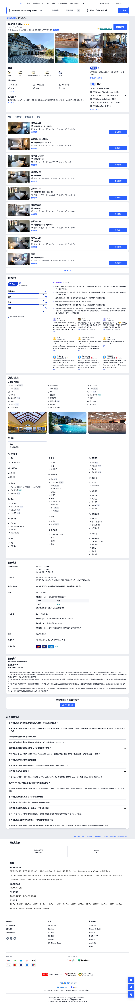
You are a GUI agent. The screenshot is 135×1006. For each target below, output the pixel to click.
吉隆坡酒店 (13, 908)
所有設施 (11, 91)
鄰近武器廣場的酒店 (16, 888)
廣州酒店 (43, 904)
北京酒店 (104, 904)
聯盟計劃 (92, 932)
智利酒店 (90, 836)
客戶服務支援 (10, 925)
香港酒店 (20, 904)
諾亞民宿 (96, 875)
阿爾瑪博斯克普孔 (15, 871)
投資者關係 (92, 925)
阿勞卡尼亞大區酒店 (101, 836)
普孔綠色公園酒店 (50, 875)
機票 (28, 3)
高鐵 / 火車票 (38, 3)
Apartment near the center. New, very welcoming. (26, 875)
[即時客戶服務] (131, 994)
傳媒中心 (51, 929)
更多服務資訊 (10, 932)
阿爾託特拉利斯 (106, 875)
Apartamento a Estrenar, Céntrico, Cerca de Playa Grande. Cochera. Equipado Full (36, 879)
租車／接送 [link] (51, 3)
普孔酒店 (113, 836)
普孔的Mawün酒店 (46, 871)
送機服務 (53, 401)
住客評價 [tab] (18, 117)
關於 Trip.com (52, 925)
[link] (104, 3)
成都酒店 (29, 908)
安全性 (91, 946)
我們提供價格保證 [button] (106, 28)
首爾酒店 (88, 904)
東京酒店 (35, 904)
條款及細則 (51, 936)
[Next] (126, 422)
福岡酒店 (96, 904)
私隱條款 (51, 939)
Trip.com (77, 836)
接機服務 (13, 398)
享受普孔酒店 (15, 24)
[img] (31, 48)
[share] (131, 987)
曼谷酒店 (66, 904)
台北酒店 (50, 904)
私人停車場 (93, 395)
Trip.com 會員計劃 (95, 929)
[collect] (131, 980)
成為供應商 (92, 943)
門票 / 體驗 (62, 3)
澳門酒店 (81, 904)
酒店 (83, 836)
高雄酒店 (46, 908)
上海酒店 (58, 904)
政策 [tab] (38, 117)
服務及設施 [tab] (29, 117)
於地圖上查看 (94, 109)
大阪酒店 (73, 904)
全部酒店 (92, 939)
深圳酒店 (13, 904)
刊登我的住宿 (93, 936)
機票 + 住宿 (74, 3)
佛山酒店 (119, 904)
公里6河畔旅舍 (105, 871)
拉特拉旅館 (57, 871)
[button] (83, 4)
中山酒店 (111, 904)
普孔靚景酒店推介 (15, 896)
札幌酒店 (22, 908)
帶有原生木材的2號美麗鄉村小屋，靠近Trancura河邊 (75, 875)
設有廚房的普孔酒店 (29, 896)
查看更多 (11, 102)
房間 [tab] (9, 117)
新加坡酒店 (37, 908)
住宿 (21, 3)
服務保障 (9, 929)
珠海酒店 (28, 904)
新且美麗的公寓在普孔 (30, 871)
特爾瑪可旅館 (117, 875)
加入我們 (51, 932)
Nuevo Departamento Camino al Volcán (86, 871)
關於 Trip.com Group (54, 943)
